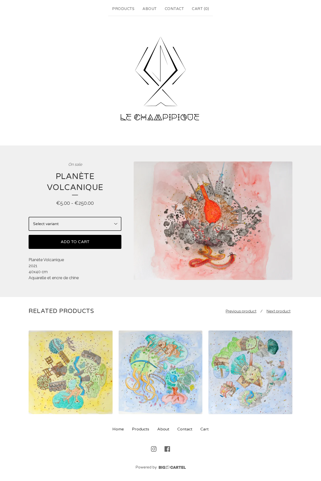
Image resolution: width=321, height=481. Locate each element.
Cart (204, 429)
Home (118, 429)
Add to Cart (75, 241)
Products (123, 9)
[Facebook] (167, 449)
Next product (278, 311)
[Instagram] (153, 449)
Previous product (241, 311)
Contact (174, 9)
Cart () (200, 9)
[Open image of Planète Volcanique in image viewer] (213, 221)
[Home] (160, 80)
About (149, 9)
